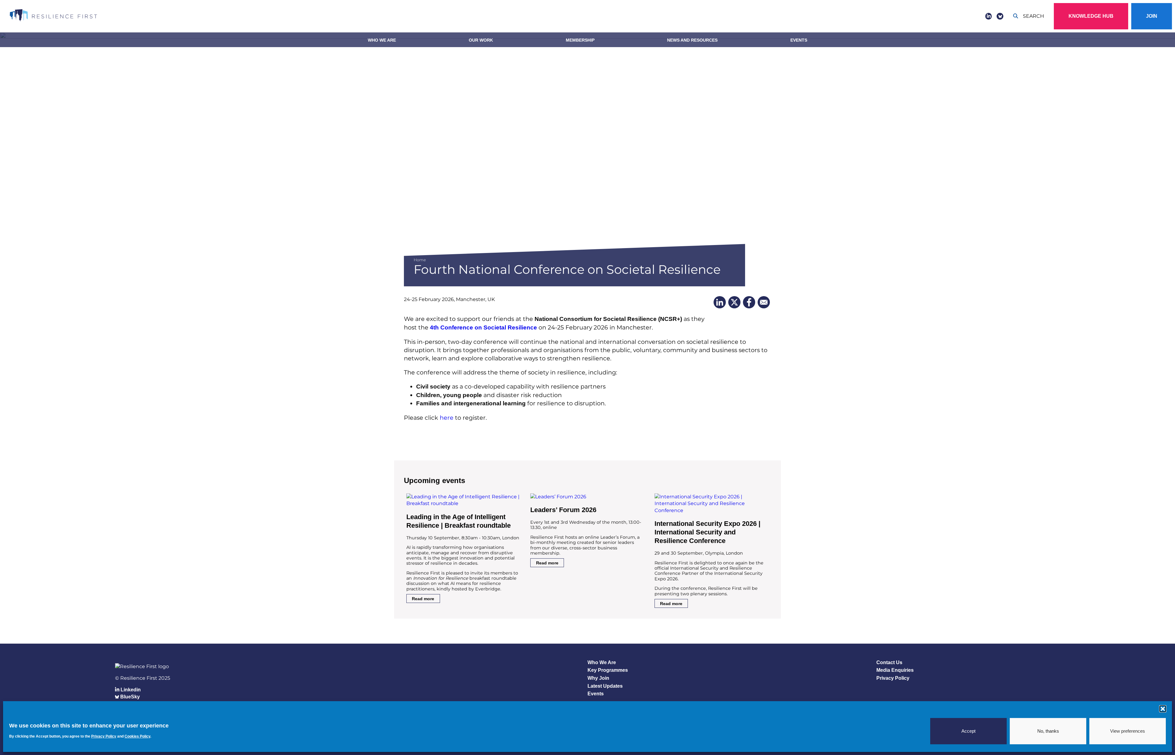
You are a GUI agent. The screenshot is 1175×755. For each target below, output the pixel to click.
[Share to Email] (764, 302)
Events (798, 40)
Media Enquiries (895, 670)
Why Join (598, 678)
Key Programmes (608, 670)
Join (1151, 16)
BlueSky (129, 696)
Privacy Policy (892, 678)
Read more (423, 598)
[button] (1163, 709)
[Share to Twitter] (734, 302)
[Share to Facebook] (749, 302)
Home (420, 260)
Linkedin (130, 689)
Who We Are (382, 40)
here (446, 417)
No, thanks (1048, 731)
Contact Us (889, 662)
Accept (968, 731)
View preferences (1127, 731)
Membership (580, 40)
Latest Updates (605, 686)
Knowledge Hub (1091, 16)
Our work (481, 40)
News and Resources (692, 40)
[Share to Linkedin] (720, 302)
